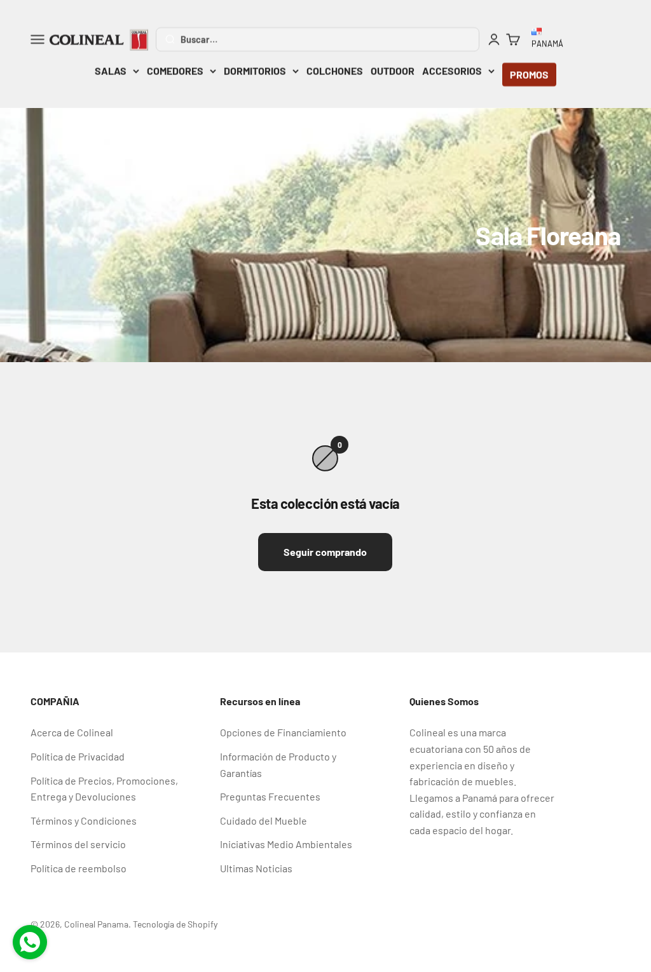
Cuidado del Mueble (263, 820)
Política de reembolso (79, 868)
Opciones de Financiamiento (283, 732)
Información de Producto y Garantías (278, 764)
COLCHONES (334, 71)
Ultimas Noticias (256, 868)
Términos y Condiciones (84, 820)
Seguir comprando (325, 552)
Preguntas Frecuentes (270, 796)
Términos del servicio (78, 844)
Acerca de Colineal (72, 732)
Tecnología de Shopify (175, 924)
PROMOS (529, 75)
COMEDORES (175, 71)
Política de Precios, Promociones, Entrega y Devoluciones (104, 788)
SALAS (111, 71)
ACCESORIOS (452, 71)
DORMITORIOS (255, 71)
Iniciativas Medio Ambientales (286, 844)
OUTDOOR (393, 71)
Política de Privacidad (78, 756)
